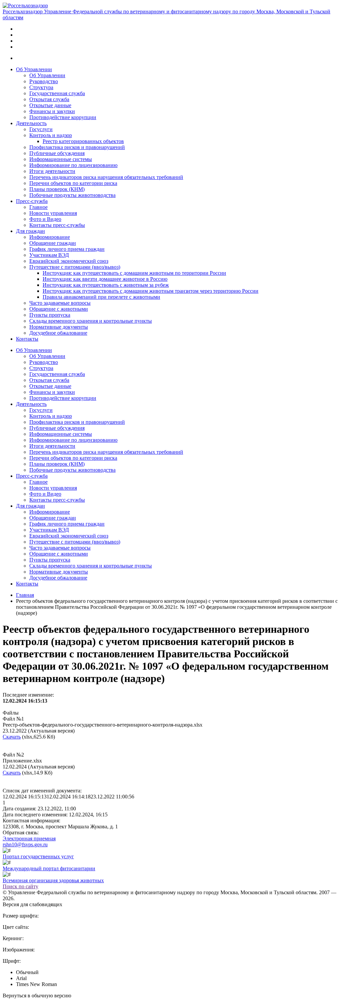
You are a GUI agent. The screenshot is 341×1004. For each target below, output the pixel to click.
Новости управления (53, 213)
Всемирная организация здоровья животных (53, 880)
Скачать (12, 737)
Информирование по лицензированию (73, 165)
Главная (25, 595)
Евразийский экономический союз (68, 261)
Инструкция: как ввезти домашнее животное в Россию (105, 279)
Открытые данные (50, 105)
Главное (38, 207)
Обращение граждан (52, 243)
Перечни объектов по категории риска (73, 183)
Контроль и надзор (50, 135)
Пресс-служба (32, 201)
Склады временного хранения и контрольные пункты (90, 321)
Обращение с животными (58, 309)
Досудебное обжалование (58, 333)
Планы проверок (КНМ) (57, 189)
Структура (41, 87)
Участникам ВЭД (49, 255)
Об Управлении (34, 69)
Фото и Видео (45, 219)
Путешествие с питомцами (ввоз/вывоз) (74, 267)
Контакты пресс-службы (57, 225)
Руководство (43, 81)
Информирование (49, 237)
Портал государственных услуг (38, 856)
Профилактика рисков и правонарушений (77, 147)
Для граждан (30, 231)
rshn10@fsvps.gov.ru (25, 844)
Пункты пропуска (49, 315)
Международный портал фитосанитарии (49, 868)
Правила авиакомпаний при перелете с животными (101, 297)
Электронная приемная (29, 838)
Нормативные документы (58, 327)
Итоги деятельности (52, 171)
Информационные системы (60, 159)
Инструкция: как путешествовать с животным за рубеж (106, 285)
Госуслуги (41, 129)
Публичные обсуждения (57, 153)
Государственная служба (57, 93)
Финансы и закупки (52, 111)
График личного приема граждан (67, 249)
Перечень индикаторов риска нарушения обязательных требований (106, 177)
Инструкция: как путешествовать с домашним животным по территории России (134, 273)
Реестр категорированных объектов (83, 141)
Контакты (27, 339)
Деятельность (31, 123)
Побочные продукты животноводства (72, 195)
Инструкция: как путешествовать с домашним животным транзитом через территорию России (150, 291)
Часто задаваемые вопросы (60, 303)
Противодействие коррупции (62, 117)
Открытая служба (49, 99)
